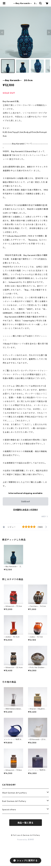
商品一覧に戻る (26, 822)
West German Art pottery (14, 793)
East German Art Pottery (14, 801)
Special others (9, 809)
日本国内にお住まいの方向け (25, 509)
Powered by (22, 840)
